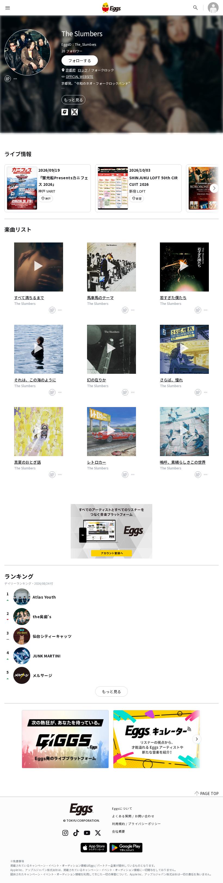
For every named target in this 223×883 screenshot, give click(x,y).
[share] (7, 78)
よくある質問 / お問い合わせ (133, 816)
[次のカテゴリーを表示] (214, 188)
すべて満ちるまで (29, 297)
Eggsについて (122, 808)
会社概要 (118, 831)
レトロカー (96, 462)
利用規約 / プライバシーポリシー (136, 823)
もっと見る (73, 99)
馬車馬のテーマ (100, 297)
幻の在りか (96, 380)
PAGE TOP (209, 793)
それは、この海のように (35, 380)
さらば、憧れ (171, 380)
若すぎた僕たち (173, 297)
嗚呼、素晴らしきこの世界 (183, 462)
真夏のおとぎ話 (27, 462)
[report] (15, 78)
